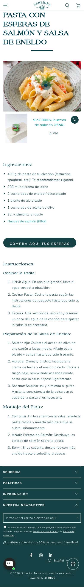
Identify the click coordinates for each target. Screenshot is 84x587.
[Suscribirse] (78, 518)
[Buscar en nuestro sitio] (67, 5)
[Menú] (5, 5)
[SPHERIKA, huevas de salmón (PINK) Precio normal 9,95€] (46, 85)
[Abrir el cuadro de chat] (9, 564)
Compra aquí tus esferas (40, 244)
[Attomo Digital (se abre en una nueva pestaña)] (49, 578)
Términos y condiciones (45, 531)
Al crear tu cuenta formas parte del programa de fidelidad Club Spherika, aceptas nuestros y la (39, 531)
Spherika (26, 573)
